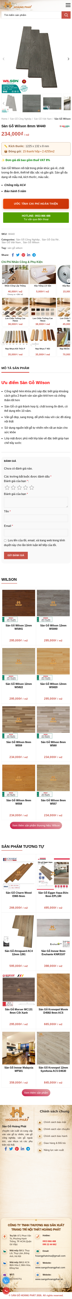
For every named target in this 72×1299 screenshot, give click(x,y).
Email (8, 525)
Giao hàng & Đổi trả (55, 1143)
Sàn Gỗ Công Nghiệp (20, 119)
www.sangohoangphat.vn (49, 1279)
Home (4, 119)
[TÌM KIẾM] (66, 15)
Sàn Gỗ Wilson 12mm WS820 (53, 685)
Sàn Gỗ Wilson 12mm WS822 (19, 685)
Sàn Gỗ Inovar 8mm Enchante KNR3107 (53, 952)
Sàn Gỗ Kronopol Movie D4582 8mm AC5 (53, 1011)
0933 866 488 (49, 1241)
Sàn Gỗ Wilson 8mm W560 (53, 744)
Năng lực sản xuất (54, 1150)
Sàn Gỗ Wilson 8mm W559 (18, 744)
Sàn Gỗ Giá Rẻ (50, 239)
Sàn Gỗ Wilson (62, 119)
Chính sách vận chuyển (57, 1129)
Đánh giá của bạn (16, 481)
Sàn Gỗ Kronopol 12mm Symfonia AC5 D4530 (53, 1069)
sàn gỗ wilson (15, 248)
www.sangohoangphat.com (50, 1267)
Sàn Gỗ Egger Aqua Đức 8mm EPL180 (53, 894)
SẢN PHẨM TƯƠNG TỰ (22, 846)
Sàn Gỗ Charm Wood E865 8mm (19, 894)
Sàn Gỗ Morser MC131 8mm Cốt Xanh (19, 1011)
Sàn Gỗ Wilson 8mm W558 (18, 802)
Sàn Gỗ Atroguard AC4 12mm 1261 (19, 952)
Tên (7, 511)
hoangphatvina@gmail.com (50, 1255)
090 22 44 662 (49, 1244)
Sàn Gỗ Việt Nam (43, 119)
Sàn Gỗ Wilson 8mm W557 (53, 802)
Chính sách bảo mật (55, 1122)
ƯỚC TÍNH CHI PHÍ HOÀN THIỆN (36, 203)
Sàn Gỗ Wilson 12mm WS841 (19, 627)
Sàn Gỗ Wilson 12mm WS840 (53, 627)
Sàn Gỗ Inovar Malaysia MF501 (18, 1069)
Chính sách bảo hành (55, 1136)
